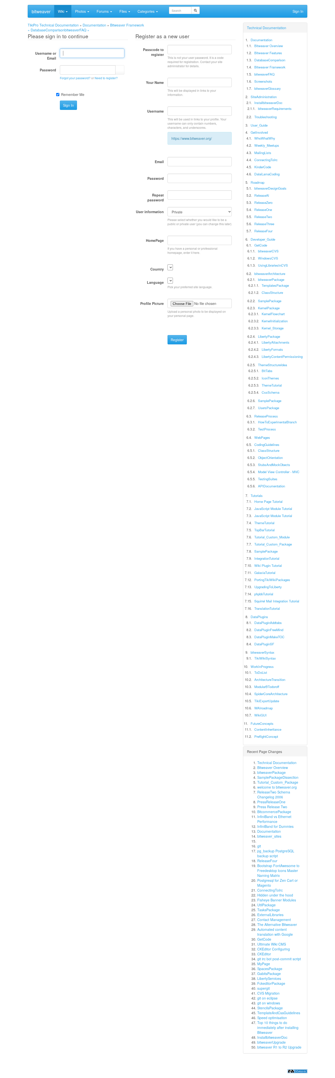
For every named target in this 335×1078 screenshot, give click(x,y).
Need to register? (106, 78)
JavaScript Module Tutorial (273, 508)
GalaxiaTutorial (264, 572)
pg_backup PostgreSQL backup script (275, 853)
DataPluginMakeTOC (269, 637)
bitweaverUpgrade (271, 1042)
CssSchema (270, 392)
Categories (146, 11)
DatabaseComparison (269, 60)
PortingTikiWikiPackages (272, 579)
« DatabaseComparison (46, 29)
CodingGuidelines (266, 444)
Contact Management (274, 919)
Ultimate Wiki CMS (271, 944)
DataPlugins (259, 616)
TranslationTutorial (267, 608)
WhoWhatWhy (264, 138)
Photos (81, 11)
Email (159, 161)
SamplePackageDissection (277, 777)
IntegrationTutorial (266, 558)
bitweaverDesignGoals (270, 188)
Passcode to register (153, 52)
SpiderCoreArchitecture (270, 693)
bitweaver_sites (269, 836)
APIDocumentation (271, 486)
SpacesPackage (269, 968)
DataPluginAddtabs (268, 622)
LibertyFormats (272, 349)
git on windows (268, 1002)
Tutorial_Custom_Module (272, 537)
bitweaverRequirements (275, 108)
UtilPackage (266, 904)
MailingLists (262, 152)
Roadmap (257, 182)
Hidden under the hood (275, 895)
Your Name (155, 82)
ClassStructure (272, 292)
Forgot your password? (75, 78)
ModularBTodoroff (266, 686)
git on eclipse (267, 998)
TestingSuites (267, 479)
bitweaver (41, 11)
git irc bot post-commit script (279, 958)
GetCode (260, 245)
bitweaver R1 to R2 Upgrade (279, 1047)
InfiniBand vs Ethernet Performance (274, 819)
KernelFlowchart (273, 314)
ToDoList (260, 672)
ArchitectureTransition (269, 679)
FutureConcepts (262, 723)
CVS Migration (268, 993)
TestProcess (267, 429)
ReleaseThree (264, 223)
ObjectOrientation (270, 457)
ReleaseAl (261, 195)
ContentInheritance (267, 729)
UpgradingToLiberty (268, 586)
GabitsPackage (269, 973)
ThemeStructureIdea (272, 365)
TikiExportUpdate (266, 701)
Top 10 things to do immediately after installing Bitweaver (277, 1027)
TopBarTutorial (264, 530)
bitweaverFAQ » (76, 29)
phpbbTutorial (263, 594)
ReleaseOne (263, 209)
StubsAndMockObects (274, 464)
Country (157, 269)
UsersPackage (268, 407)
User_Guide (259, 125)
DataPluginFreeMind (268, 629)
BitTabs (267, 370)
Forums (103, 11)
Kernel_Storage (272, 328)
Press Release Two (272, 806)
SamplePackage (269, 301)
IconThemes (270, 378)
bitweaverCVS (268, 251)
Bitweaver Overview (268, 45)
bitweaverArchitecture (269, 273)
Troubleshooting (265, 117)
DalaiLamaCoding (267, 174)
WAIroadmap (263, 708)
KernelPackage (269, 308)
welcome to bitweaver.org (277, 787)
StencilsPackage (270, 1007)
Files (123, 11)
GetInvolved (259, 132)
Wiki (61, 11)
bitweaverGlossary (267, 88)
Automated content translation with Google (275, 932)
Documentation (94, 25)
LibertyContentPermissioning (282, 356)
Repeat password (155, 197)
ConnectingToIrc (266, 159)
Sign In (298, 11)
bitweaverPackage (271, 279)
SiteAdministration (264, 96)
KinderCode (262, 167)
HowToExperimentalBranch (277, 422)
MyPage (263, 963)
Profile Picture (152, 303)
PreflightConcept (266, 736)
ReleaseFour (263, 231)
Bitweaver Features (268, 53)
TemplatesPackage (275, 285)
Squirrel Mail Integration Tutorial (276, 601)
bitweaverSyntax (262, 652)
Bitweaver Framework (127, 25)
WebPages (262, 437)
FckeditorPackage (271, 983)
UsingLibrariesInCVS (273, 265)
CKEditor (264, 953)
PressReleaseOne (271, 801)
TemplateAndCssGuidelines (278, 1012)
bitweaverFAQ (264, 74)
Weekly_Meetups (266, 145)
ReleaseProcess (266, 416)
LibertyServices (269, 978)
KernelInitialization (275, 321)
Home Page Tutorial (268, 501)
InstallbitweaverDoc (268, 102)
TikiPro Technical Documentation (53, 25)
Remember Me (72, 94)
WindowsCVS (268, 258)
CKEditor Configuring (273, 949)
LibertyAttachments (275, 342)
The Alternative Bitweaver (277, 924)
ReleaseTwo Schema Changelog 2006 (273, 794)
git (259, 846)
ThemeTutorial (272, 385)
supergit (263, 988)
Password (48, 69)
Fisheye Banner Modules (276, 899)
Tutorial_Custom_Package (273, 544)
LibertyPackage (269, 336)
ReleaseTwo (263, 216)
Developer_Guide (263, 239)
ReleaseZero (263, 202)
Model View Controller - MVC (278, 471)
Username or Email (45, 56)
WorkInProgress (262, 666)
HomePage (155, 240)
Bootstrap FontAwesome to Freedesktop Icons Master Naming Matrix (278, 870)
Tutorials (257, 495)
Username (155, 111)
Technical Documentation (266, 27)
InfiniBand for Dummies (275, 826)
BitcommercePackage (274, 811)
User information (150, 211)
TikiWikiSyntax (265, 658)
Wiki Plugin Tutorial (268, 565)
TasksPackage (268, 909)
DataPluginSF (264, 644)
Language (155, 282)
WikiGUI (260, 715)
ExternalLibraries (270, 914)
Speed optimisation (272, 1017)
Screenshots (263, 81)
